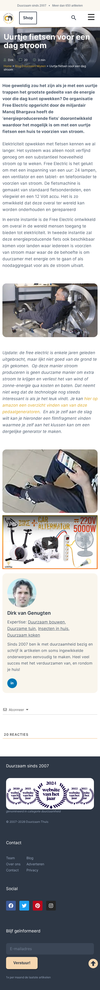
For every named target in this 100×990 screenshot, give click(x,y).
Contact (12, 870)
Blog (29, 858)
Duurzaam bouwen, (47, 622)
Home (8, 66)
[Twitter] (24, 906)
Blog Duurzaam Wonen (30, 66)
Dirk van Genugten (29, 613)
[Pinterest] (37, 906)
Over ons (13, 864)
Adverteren (35, 864)
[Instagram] (51, 906)
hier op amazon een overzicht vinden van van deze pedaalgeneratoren (50, 405)
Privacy (32, 870)
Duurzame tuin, (22, 628)
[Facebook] (11, 906)
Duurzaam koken (23, 635)
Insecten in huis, (54, 628)
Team (10, 858)
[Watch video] (50, 543)
